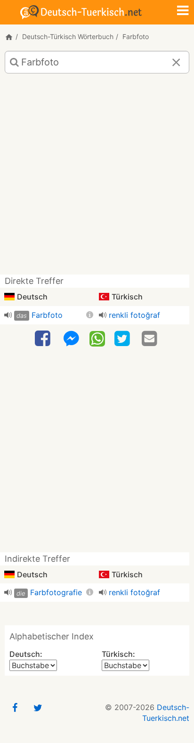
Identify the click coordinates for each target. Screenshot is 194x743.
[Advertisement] (97, 178)
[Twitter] (123, 338)
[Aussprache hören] (8, 315)
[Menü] (183, 11)
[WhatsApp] (97, 338)
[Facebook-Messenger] (71, 338)
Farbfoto (47, 315)
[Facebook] (43, 338)
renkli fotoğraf (134, 315)
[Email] (150, 338)
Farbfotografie (56, 592)
